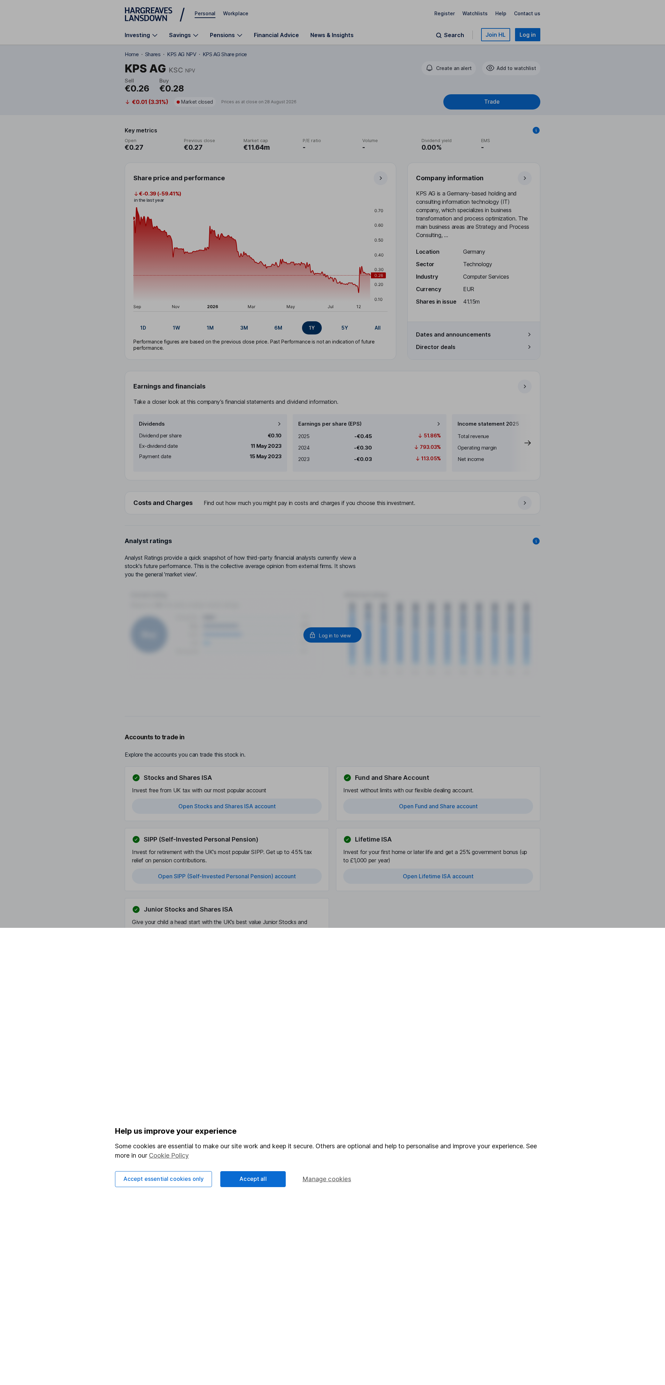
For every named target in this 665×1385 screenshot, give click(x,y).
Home (132, 54)
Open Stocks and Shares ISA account (227, 806)
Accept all (253, 1178)
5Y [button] (345, 328)
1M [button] (210, 328)
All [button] (378, 328)
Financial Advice (276, 35)
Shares (153, 54)
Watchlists (475, 13)
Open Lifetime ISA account (438, 876)
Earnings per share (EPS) (330, 423)
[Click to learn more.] (536, 130)
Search (454, 35)
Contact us (527, 13)
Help (500, 13)
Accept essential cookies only (163, 1178)
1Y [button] (312, 328)
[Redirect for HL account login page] (332, 635)
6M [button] (278, 328)
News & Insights (332, 35)
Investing (137, 35)
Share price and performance (179, 178)
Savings (180, 35)
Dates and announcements (453, 334)
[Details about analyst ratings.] (536, 541)
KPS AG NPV (181, 54)
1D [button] (143, 328)
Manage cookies (326, 1179)
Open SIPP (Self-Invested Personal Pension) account (227, 876)
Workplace (235, 13)
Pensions (222, 35)
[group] (260, 327)
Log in (528, 34)
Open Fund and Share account (438, 806)
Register (444, 13)
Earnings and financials (169, 386)
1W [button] (176, 328)
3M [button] (244, 328)
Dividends (152, 423)
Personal (205, 13)
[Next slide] (520, 443)
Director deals (435, 346)
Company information (450, 178)
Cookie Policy (169, 1155)
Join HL (496, 34)
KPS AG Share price (225, 54)
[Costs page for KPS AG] (332, 503)
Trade (491, 101)
